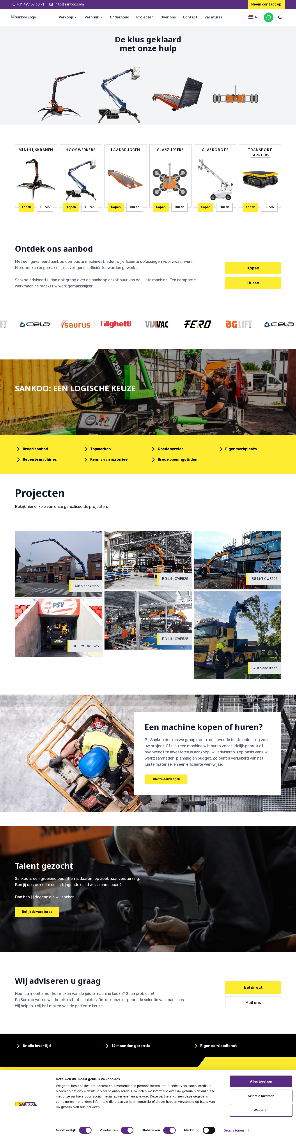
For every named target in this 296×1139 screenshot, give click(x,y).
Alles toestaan (261, 1081)
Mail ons (253, 1002)
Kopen (26, 207)
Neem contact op (266, 4)
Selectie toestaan (261, 1096)
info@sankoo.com (69, 4)
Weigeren (261, 1110)
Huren (45, 207)
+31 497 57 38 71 (30, 4)
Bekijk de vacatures (37, 912)
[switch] (127, 1130)
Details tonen (233, 1130)
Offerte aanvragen (166, 779)
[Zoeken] (280, 17)
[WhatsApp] (268, 17)
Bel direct (253, 987)
